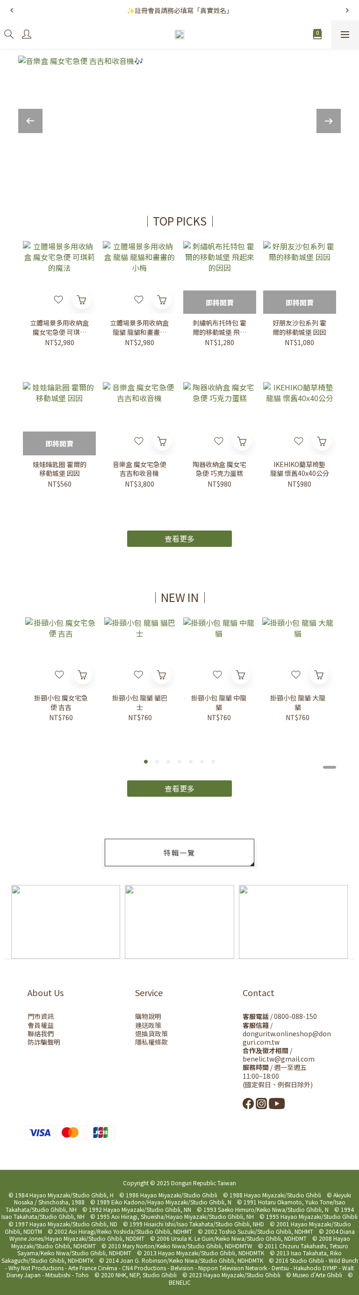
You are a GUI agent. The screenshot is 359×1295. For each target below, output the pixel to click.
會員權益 (41, 1025)
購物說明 (148, 1016)
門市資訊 (41, 1016)
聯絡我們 (41, 1033)
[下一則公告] (347, 10)
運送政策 (148, 1025)
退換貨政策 (151, 1033)
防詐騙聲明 (44, 1042)
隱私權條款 (151, 1042)
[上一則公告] (11, 10)
